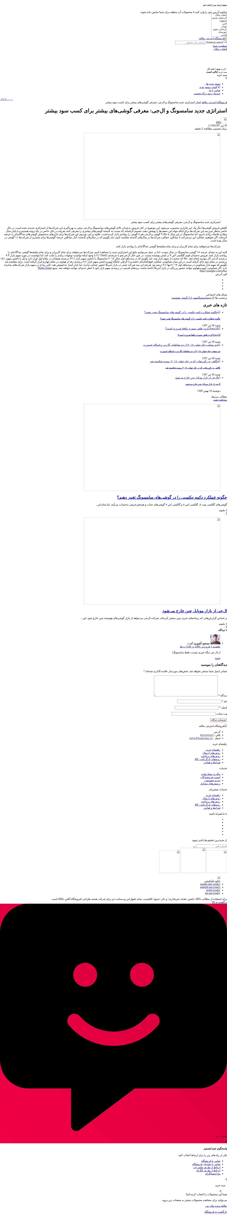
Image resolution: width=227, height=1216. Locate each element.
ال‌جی (211, 297)
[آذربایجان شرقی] (219, 18)
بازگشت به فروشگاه (215, 1211)
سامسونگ (203, 297)
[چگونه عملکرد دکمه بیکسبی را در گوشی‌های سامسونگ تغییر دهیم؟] (152, 490)
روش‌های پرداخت (210, 756)
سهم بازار (193, 297)
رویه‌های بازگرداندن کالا (207, 759)
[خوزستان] (219, 32)
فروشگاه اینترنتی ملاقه (214, 102)
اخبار (198, 102)
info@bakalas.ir (201, 738)
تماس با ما (214, 90)
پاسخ (217, 658)
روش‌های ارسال (211, 753)
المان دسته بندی (208, 87)
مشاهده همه (220, 399)
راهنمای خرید (213, 749)
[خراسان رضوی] (219, 29)
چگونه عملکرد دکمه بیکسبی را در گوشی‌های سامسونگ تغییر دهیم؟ (190, 318)
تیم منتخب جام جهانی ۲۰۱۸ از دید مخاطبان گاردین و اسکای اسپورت (190, 351)
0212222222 (207, 735)
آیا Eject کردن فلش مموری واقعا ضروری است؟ (199, 335)
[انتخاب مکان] (219, 15)
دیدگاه (222, 695)
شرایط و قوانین (211, 762)
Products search (214, 42)
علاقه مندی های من (216, 1206)
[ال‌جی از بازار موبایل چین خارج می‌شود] (152, 603)
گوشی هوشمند (179, 297)
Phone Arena (45, 268)
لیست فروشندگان (210, 777)
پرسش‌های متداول (210, 783)
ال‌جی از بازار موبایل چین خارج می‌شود (202, 384)
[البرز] (219, 23)
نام (224, 701)
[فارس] (219, 35)
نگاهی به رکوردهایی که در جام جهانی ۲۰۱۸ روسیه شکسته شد (193, 368)
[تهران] (219, 26)
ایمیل (223, 707)
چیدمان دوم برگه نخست (207, 93)
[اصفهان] (219, 20)
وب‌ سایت (221, 713)
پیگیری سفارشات (210, 774)
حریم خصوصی (212, 780)
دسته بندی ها (213, 83)
